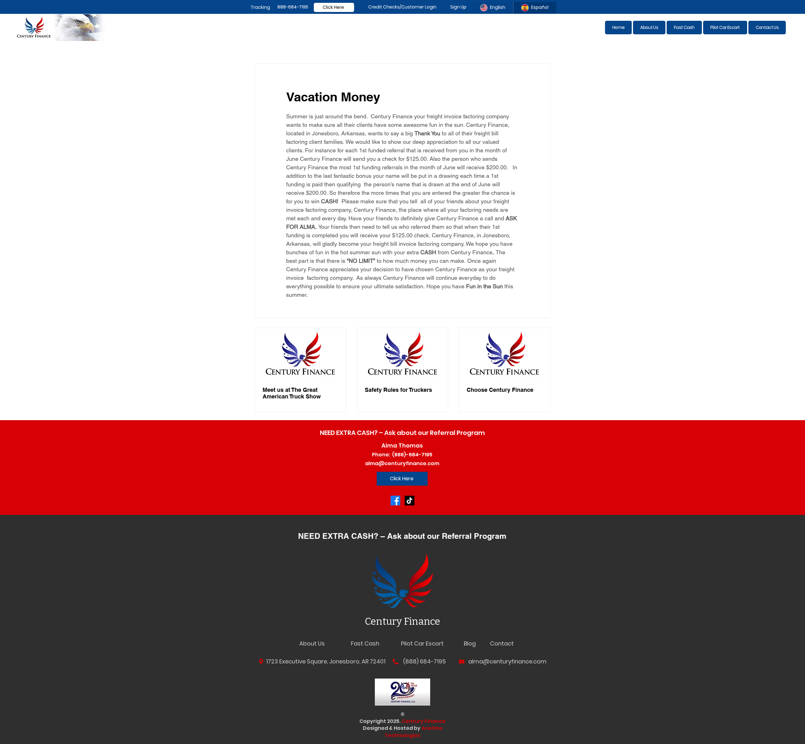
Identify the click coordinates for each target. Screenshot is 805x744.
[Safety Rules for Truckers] (402, 353)
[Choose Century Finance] (504, 353)
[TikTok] (409, 500)
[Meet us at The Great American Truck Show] (300, 353)
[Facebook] (395, 500)
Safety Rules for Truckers (398, 389)
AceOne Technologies (413, 731)
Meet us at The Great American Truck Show (292, 393)
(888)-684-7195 (411, 454)
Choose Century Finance (500, 389)
